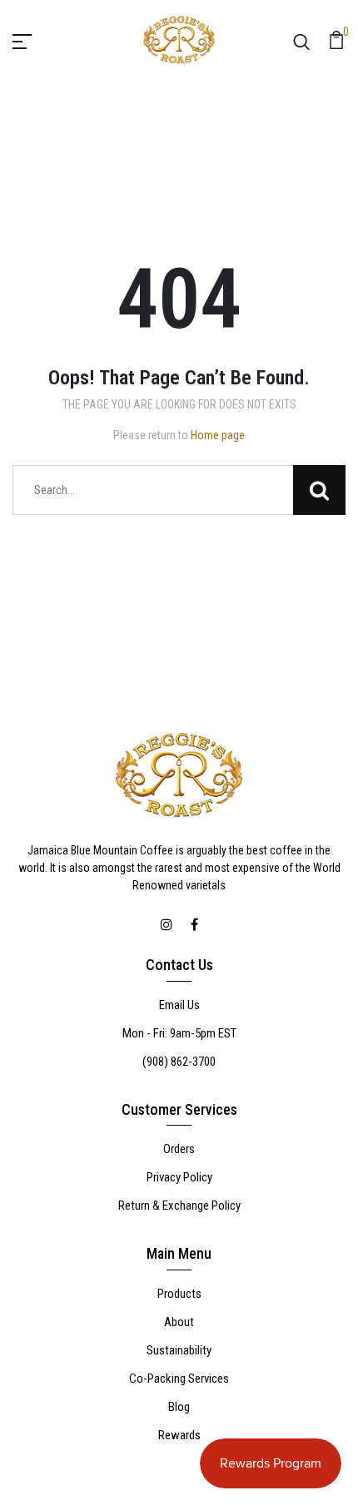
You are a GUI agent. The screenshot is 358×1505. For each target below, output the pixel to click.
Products (179, 1293)
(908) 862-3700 (179, 1061)
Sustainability (179, 1350)
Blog (179, 1406)
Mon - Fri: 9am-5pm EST (179, 1033)
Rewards (179, 1435)
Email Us (179, 1005)
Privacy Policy (179, 1177)
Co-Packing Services (179, 1378)
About (179, 1321)
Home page (218, 435)
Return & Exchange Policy (179, 1205)
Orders (179, 1148)
